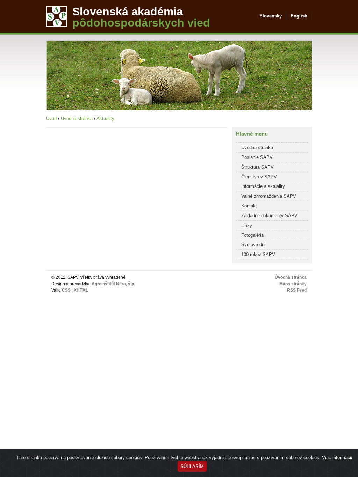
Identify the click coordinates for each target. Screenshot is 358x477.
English (299, 16)
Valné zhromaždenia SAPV (268, 196)
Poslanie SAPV (257, 157)
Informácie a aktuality (263, 186)
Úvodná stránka (77, 118)
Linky (246, 225)
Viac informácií (337, 457)
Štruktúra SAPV (257, 167)
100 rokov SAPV (258, 254)
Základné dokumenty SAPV (269, 215)
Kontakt (249, 205)
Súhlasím (192, 466)
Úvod (51, 118)
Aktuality (105, 118)
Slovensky (270, 16)
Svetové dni (253, 244)
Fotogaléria (252, 235)
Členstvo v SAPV (259, 176)
